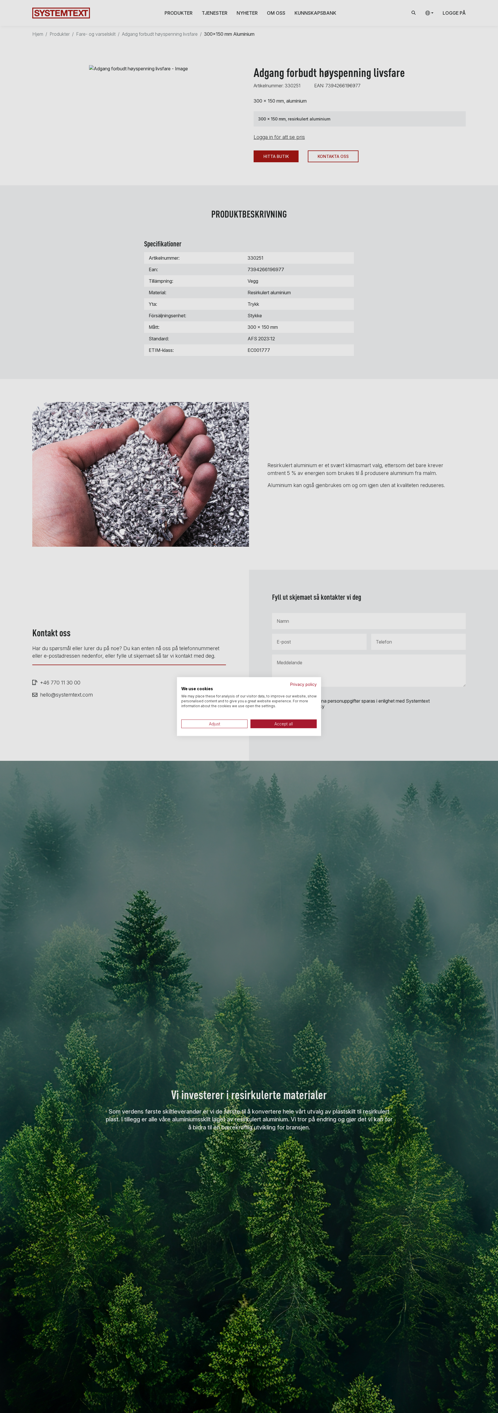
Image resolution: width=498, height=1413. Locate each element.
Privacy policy (303, 684)
